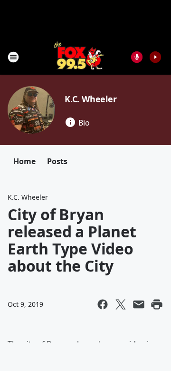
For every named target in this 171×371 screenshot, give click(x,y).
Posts (57, 161)
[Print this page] (156, 304)
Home (24, 161)
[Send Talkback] (136, 57)
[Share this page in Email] (138, 304)
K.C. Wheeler (91, 99)
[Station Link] (79, 56)
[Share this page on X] (120, 304)
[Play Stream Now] (155, 57)
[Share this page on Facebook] (102, 304)
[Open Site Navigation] (13, 57)
